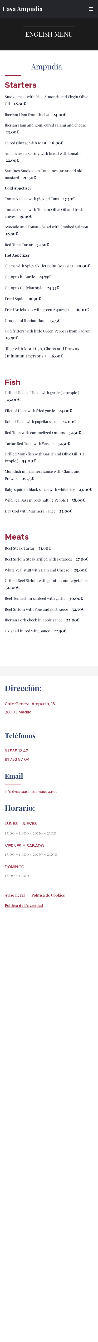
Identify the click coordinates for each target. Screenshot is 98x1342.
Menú (91, 9)
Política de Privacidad (24, 905)
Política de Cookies (48, 895)
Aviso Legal (15, 895)
